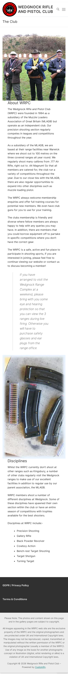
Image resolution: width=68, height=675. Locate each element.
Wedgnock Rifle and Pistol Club (35, 9)
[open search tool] (58, 9)
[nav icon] (63, 9)
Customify (40, 667)
